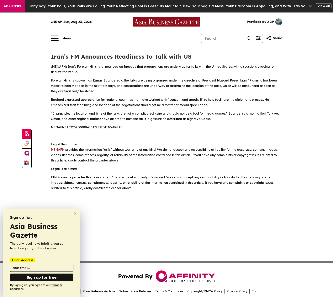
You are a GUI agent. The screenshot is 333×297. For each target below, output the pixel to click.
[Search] (248, 38)
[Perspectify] (26, 144)
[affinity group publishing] (26, 153)
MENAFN (59, 66)
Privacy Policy (237, 291)
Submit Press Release (135, 291)
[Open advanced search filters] (258, 38)
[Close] (75, 213)
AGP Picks (12, 6)
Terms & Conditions (169, 291)
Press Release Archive (99, 291)
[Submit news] (26, 134)
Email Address (22, 260)
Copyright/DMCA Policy (205, 291)
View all (324, 6)
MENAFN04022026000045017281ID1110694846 (86, 127)
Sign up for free (41, 277)
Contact (257, 291)
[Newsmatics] (26, 163)
